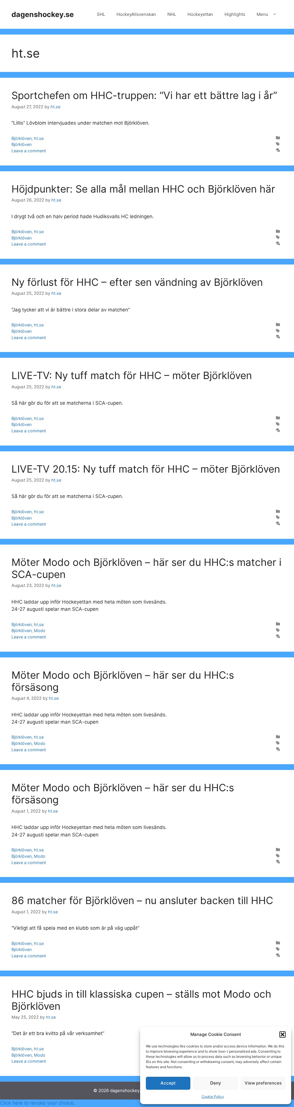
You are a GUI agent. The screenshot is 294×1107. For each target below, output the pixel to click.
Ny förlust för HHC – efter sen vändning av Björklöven (137, 282)
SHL (101, 14)
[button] (282, 1034)
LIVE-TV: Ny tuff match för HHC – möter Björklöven (131, 375)
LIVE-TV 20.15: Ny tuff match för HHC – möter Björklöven (145, 469)
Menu (262, 14)
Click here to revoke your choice (37, 1103)
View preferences (263, 1083)
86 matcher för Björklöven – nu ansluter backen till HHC (142, 900)
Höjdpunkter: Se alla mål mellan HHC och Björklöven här (143, 189)
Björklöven (21, 138)
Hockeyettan (200, 14)
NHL (171, 14)
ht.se (39, 138)
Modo (39, 630)
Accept (168, 1083)
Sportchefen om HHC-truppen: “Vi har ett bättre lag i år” (144, 95)
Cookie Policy (213, 1096)
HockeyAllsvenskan (136, 14)
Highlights (235, 14)
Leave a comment (28, 150)
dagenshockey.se (42, 14)
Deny (215, 1083)
